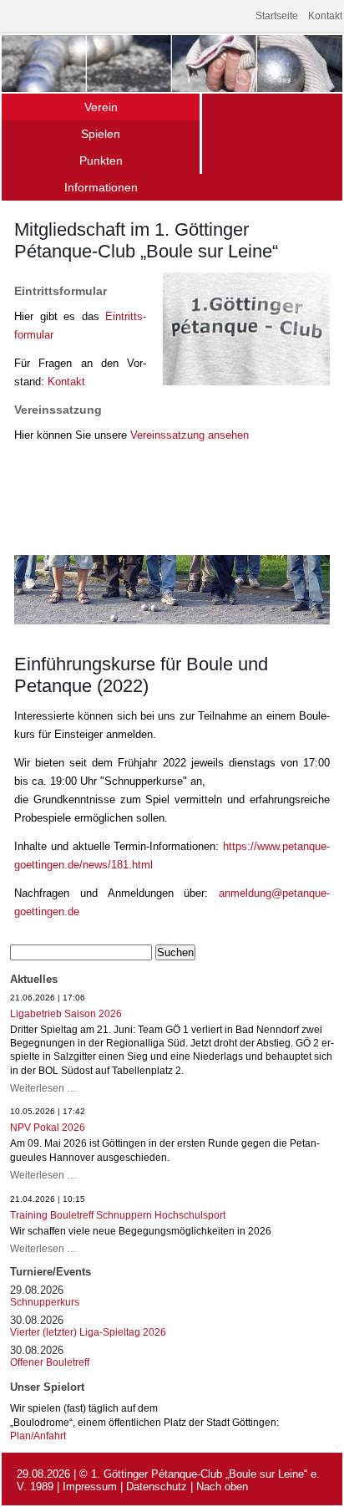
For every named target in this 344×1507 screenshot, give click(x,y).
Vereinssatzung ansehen (189, 435)
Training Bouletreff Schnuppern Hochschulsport (117, 1215)
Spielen (100, 133)
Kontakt (325, 16)
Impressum (90, 1486)
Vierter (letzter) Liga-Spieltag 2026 (88, 1332)
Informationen (101, 187)
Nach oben (222, 1486)
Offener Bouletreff (49, 1362)
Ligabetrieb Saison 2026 (66, 1014)
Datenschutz (156, 1486)
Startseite (276, 16)
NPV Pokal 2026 (47, 1127)
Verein (101, 107)
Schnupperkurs (44, 1302)
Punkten (101, 160)
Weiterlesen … (43, 1087)
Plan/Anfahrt (38, 1435)
